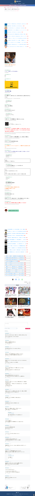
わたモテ (23, 3)
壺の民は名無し (12, 413)
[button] (34, 495)
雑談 (29, 283)
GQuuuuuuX (19, 3)
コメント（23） (17, 10)
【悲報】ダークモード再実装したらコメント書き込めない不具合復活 (17, 5)
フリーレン (11, 3)
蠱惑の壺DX (18, 1)
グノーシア (15, 3)
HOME (18, 492)
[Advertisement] (17, 17)
